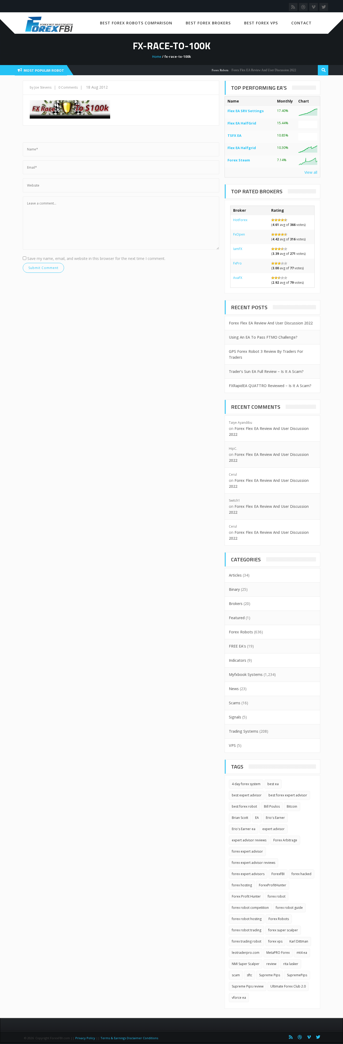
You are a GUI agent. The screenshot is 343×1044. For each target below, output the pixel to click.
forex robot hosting (247, 919)
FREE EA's (237, 646)
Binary (234, 589)
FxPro (237, 263)
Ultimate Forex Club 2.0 (288, 986)
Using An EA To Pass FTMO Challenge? (263, 337)
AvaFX (237, 277)
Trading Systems (243, 731)
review (271, 964)
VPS (232, 745)
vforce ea (239, 997)
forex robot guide (289, 907)
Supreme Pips (269, 975)
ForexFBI (278, 874)
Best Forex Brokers (208, 22)
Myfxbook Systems (246, 674)
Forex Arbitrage (285, 840)
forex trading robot (246, 941)
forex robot (276, 896)
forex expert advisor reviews (253, 862)
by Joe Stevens (40, 87)
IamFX (237, 249)
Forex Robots (210, 70)
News (234, 688)
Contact (301, 22)
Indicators (237, 660)
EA (257, 817)
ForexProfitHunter (272, 885)
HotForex (240, 220)
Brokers (236, 603)
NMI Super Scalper (245, 964)
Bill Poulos (272, 806)
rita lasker (290, 964)
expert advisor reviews (249, 840)
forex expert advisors (248, 874)
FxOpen (239, 234)
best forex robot (244, 806)
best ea (273, 784)
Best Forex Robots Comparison (136, 22)
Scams (234, 702)
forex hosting (242, 885)
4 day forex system (246, 784)
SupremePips (297, 975)
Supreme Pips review (247, 986)
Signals (235, 717)
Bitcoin (292, 806)
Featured (237, 617)
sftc (249, 975)
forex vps (275, 941)
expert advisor (273, 829)
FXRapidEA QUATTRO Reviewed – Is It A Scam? (270, 385)
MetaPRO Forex (278, 952)
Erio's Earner (275, 817)
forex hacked (301, 874)
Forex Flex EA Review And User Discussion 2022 (254, 70)
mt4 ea (302, 952)
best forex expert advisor (288, 795)
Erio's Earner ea (243, 829)
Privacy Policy (85, 1038)
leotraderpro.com (245, 952)
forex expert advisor (247, 851)
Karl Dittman (298, 941)
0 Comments (68, 87)
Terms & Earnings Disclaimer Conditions (129, 1038)
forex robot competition (250, 907)
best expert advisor (247, 795)
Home (156, 56)
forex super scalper (283, 930)
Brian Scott (240, 817)
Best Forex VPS (261, 22)
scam (236, 975)
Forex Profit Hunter (246, 896)
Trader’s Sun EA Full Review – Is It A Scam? (266, 371)
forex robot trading (246, 930)
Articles (235, 575)
